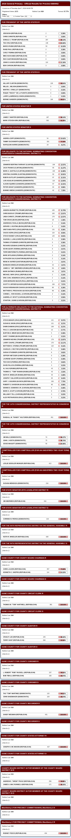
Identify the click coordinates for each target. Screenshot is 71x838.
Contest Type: (19, 16)
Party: (4, 16)
